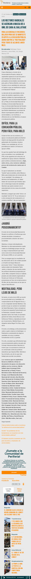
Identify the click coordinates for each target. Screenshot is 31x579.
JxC (17, 51)
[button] (14, 472)
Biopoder (16, 14)
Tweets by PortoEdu (8, 479)
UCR (7, 53)
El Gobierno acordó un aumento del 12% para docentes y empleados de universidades (13, 441)
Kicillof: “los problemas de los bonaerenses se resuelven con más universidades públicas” (12, 433)
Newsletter (22, 14)
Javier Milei (11, 51)
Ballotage (13, 49)
